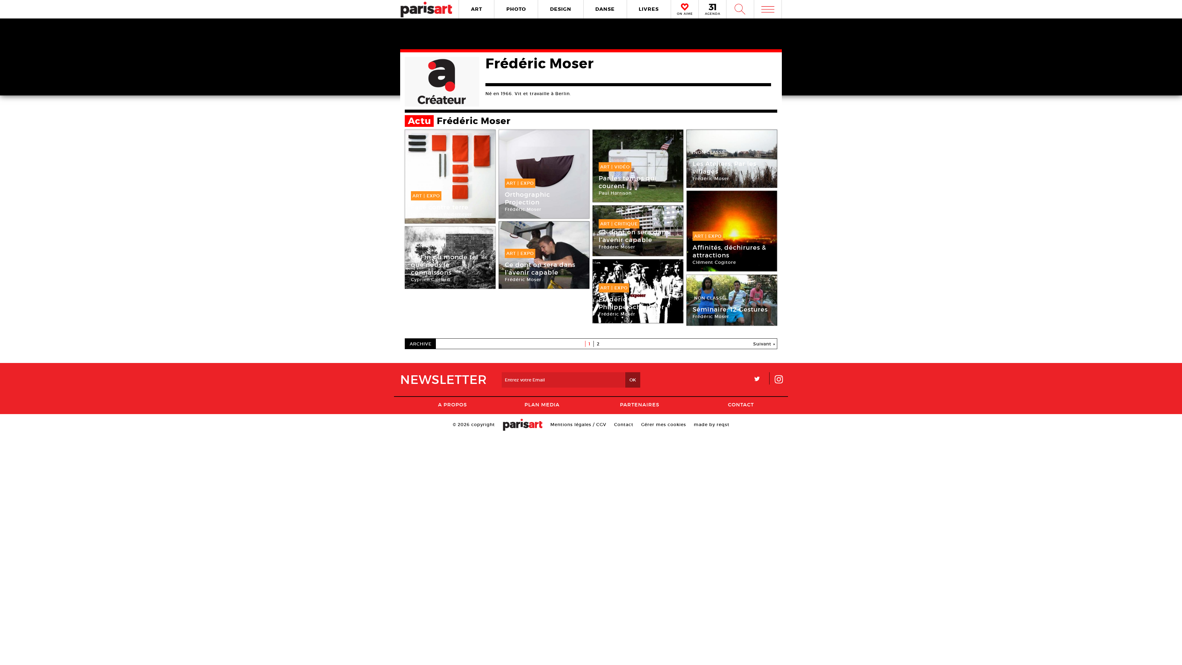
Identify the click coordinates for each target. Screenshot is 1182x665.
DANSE (605, 9)
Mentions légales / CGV (578, 424)
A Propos (452, 404)
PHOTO (516, 9)
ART (476, 9)
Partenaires (639, 404)
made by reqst (712, 424)
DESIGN (560, 9)
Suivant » (764, 344)
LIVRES (649, 9)
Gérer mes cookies (663, 424)
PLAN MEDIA (542, 404)
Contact (741, 404)
